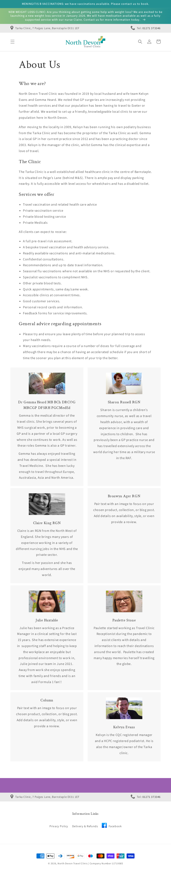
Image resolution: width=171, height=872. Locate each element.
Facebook (115, 826)
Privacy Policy (58, 826)
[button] (12, 41)
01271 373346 (151, 28)
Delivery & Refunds (85, 826)
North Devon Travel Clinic (73, 863)
